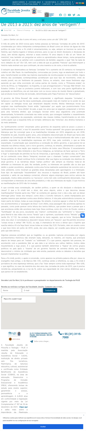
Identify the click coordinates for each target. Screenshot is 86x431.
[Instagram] (65, 15)
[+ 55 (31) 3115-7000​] (60, 333)
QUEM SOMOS (19, 2)
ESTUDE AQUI (35, 2)
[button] (79, 9)
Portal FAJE (7, 30)
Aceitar (43, 427)
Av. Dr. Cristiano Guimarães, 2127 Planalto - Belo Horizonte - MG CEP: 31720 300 (41, 335)
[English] (77, 3)
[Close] (83, 415)
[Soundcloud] (78, 15)
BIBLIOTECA (66, 2)
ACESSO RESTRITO (63, 4)
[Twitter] (74, 15)
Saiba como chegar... (41, 341)
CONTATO (46, 4)
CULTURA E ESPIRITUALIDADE (25, 4)
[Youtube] (69, 15)
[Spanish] (82, 3)
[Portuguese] (79, 3)
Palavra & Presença (23, 30)
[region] (43, 422)
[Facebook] (60, 15)
